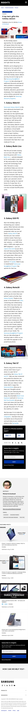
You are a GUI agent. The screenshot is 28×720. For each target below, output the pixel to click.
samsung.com (4, 710)
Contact (9, 710)
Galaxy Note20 (8, 298)
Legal (18, 710)
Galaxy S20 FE (12, 233)
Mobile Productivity (9, 7)
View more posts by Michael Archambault (12, 509)
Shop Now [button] (19, 436)
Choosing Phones (14, 514)
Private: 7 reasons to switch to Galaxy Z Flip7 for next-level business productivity (13, 544)
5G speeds (12, 262)
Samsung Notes (8, 387)
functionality (11, 400)
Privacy (14, 710)
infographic (7, 416)
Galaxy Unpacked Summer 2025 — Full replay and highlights (13, 601)
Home (2, 7)
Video (6, 604)
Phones (16, 7)
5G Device (6, 514)
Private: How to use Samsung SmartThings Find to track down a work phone (13, 630)
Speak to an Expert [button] (8, 436)
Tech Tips (22, 517)
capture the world (9, 249)
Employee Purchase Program (11, 517)
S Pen (21, 300)
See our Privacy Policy (9, 465)
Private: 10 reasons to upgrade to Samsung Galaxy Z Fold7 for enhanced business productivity (14, 573)
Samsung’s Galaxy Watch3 (12, 107)
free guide (15, 423)
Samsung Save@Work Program (13, 333)
